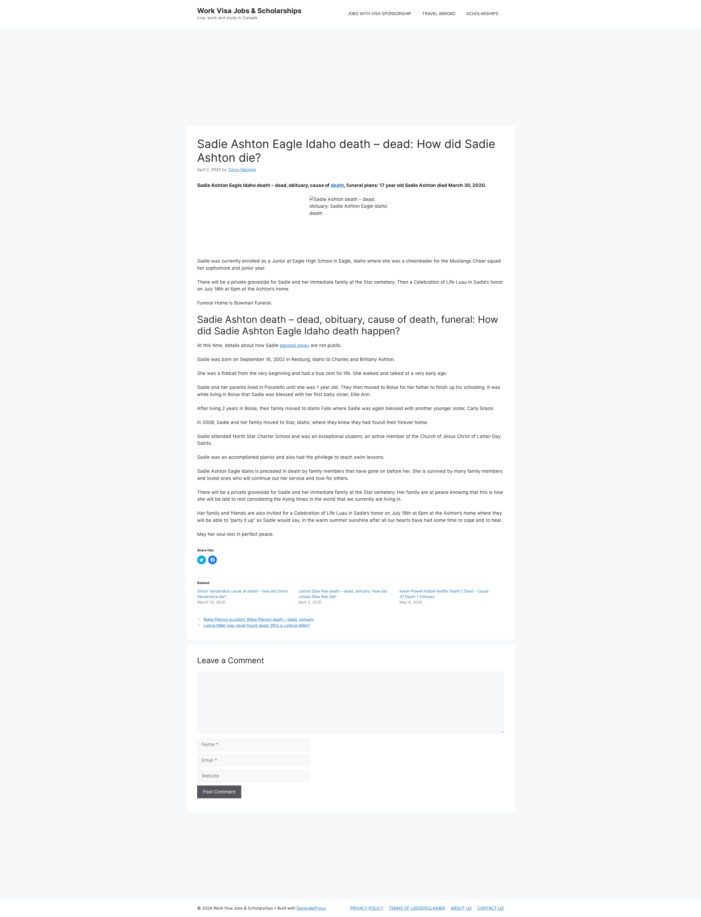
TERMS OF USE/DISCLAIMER (417, 908)
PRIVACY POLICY (366, 908)
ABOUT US (461, 908)
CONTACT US (490, 908)
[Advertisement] (350, 71)
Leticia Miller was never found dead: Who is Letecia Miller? (256, 625)
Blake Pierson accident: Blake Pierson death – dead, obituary (258, 619)
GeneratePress (311, 908)
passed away (294, 345)
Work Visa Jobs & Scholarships (249, 11)
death (337, 185)
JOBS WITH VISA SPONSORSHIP (379, 13)
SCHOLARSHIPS (482, 13)
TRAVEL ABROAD (438, 13)
